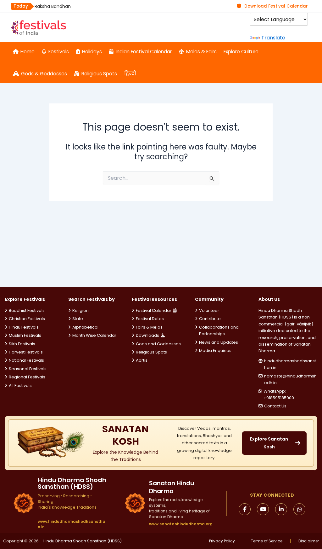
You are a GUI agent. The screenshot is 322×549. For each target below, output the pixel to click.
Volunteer (209, 310)
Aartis (141, 360)
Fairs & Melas (149, 327)
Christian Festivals (27, 319)
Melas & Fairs (201, 51)
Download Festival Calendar (276, 6)
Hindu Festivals (24, 327)
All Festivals (20, 385)
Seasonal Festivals (28, 369)
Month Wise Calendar (94, 335)
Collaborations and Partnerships (219, 330)
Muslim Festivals (25, 335)
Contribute (210, 319)
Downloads (147, 335)
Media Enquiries (215, 350)
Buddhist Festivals (27, 310)
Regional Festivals (27, 377)
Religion (80, 310)
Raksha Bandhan (53, 6)
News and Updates (218, 342)
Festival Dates (150, 319)
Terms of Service (266, 541)
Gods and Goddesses (158, 344)
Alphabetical (85, 327)
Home (27, 51)
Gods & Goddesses (44, 73)
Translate (273, 37)
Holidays (92, 51)
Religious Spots (99, 73)
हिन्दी (130, 73)
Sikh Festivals (22, 344)
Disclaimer (308, 541)
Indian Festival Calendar (144, 51)
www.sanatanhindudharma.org (181, 524)
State (77, 319)
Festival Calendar (153, 310)
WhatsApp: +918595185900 (279, 394)
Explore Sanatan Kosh (269, 443)
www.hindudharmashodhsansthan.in (71, 524)
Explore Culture (241, 51)
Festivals (58, 51)
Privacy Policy (222, 541)
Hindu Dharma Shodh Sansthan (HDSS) (82, 541)
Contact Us (275, 406)
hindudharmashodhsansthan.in (290, 364)
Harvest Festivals (26, 352)
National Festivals (26, 360)
